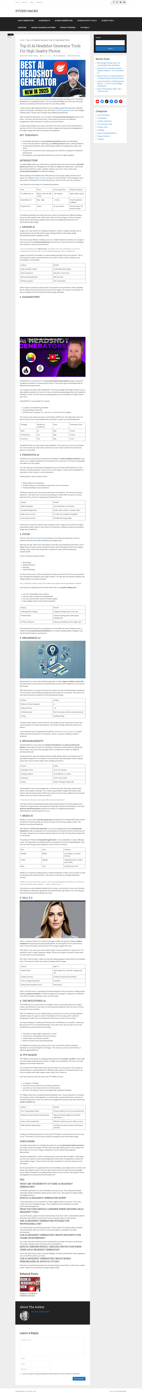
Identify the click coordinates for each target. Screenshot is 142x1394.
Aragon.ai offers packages (43, 178)
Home (17, 2)
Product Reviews (67, 28)
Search (98, 37)
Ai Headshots (44, 21)
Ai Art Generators (26, 21)
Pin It (9, 37)
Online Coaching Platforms (43, 28)
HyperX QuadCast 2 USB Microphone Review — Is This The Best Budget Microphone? (110, 83)
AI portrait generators (63, 110)
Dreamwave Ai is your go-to (65, 731)
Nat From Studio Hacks (29, 56)
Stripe (36, 497)
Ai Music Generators (64, 21)
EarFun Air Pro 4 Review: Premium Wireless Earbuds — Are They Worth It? (110, 70)
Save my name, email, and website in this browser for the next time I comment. (51, 1374)
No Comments (75, 56)
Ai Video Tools (107, 21)
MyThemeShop (121, 1391)
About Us (24, 2)
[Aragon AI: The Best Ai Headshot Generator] (30, 1284)
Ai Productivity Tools (87, 21)
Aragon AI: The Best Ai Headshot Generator (28, 1295)
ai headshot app (40, 538)
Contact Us (39, 2)
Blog (31, 2)
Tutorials (84, 28)
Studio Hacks (26, 10)
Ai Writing (22, 28)
